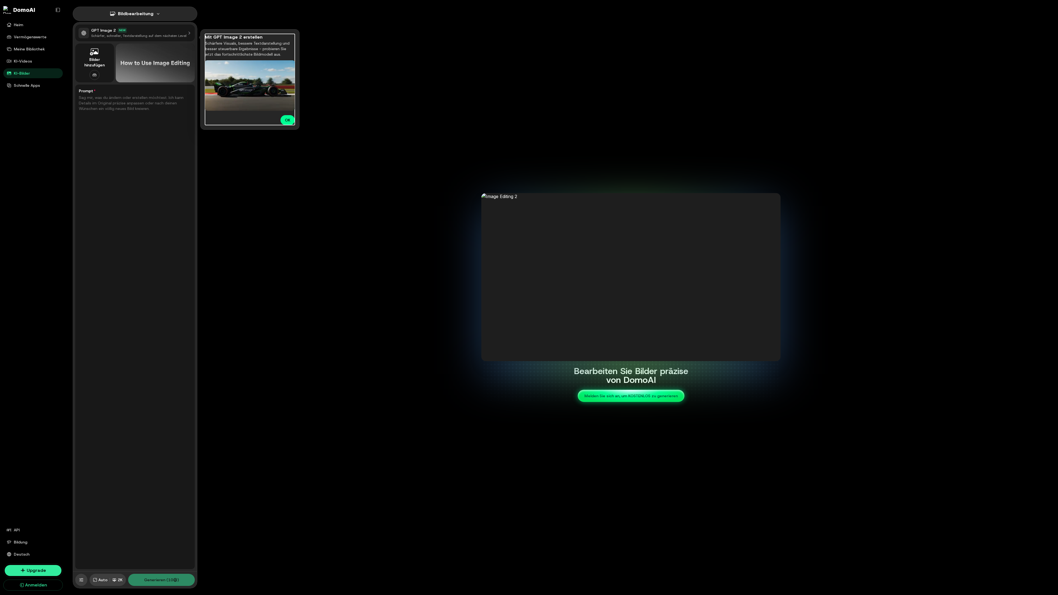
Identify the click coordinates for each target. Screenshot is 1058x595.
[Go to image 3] (631, 356)
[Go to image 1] (624, 356)
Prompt (87, 90)
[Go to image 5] (637, 356)
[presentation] (135, 63)
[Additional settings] (81, 580)
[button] (81, 580)
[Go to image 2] (627, 356)
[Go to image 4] (634, 356)
